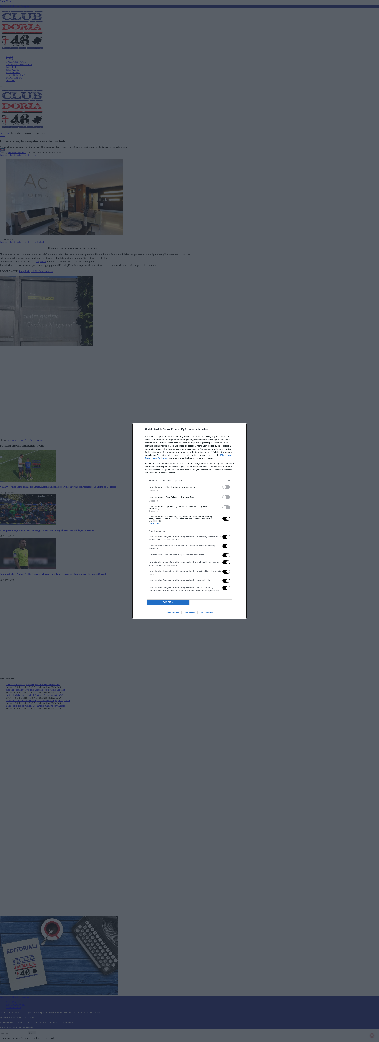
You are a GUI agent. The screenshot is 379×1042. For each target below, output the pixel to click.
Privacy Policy (206, 612)
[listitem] (189, 480)
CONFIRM (168, 602)
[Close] (241, 429)
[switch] (226, 487)
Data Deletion (172, 612)
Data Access (189, 612)
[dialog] (189, 521)
